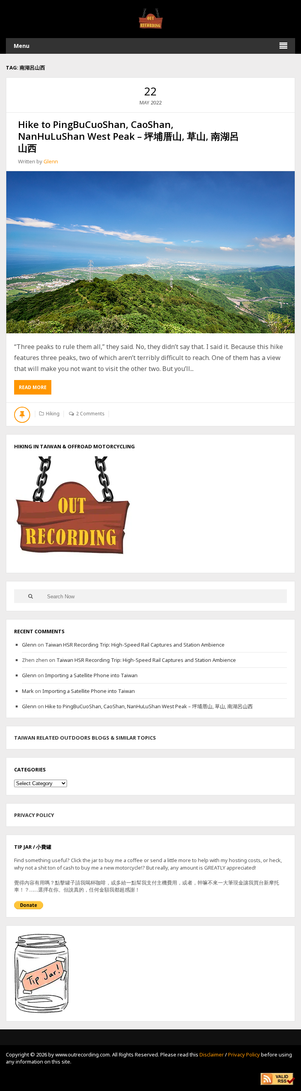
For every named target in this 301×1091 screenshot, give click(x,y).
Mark (28, 690)
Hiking (53, 413)
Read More (35, 389)
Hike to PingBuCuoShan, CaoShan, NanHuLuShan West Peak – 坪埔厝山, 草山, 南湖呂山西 (128, 136)
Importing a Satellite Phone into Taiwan (91, 675)
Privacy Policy (244, 1054)
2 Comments (90, 413)
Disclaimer (211, 1054)
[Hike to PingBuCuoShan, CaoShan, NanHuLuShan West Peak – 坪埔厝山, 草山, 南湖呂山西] (150, 252)
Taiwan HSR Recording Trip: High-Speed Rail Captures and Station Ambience (135, 644)
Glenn (51, 161)
